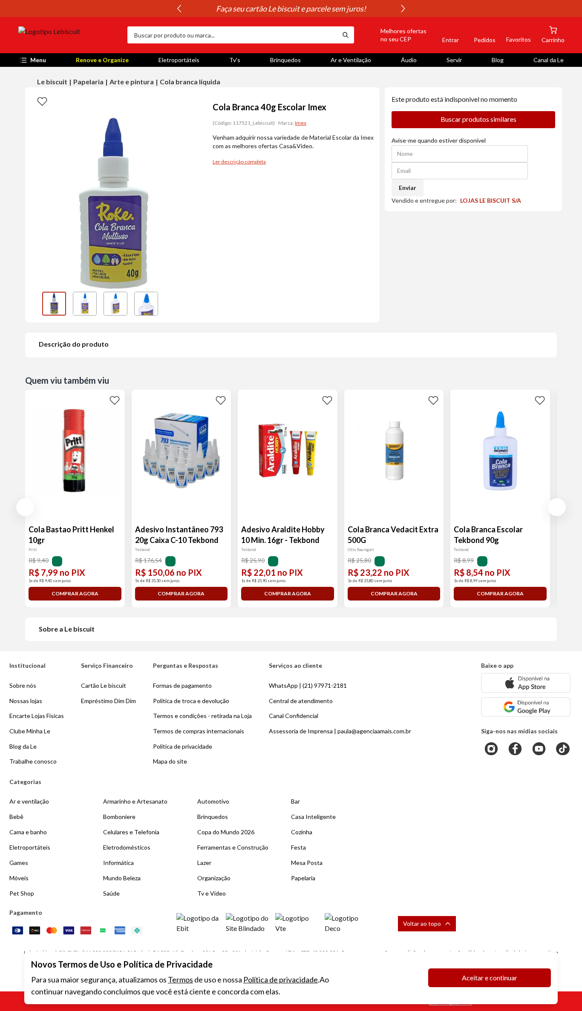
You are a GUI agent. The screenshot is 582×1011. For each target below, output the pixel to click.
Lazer (204, 862)
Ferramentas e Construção (232, 847)
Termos (180, 979)
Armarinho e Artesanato (135, 801)
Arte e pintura (131, 82)
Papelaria (88, 82)
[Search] (345, 34)
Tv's (234, 59)
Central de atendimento (301, 700)
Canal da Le (548, 59)
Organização (213, 878)
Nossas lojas (25, 700)
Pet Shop (21, 893)
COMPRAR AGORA (75, 593)
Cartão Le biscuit (103, 685)
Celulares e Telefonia (131, 832)
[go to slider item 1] (85, 304)
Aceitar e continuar (489, 978)
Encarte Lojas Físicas (36, 715)
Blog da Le (23, 746)
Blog (498, 59)
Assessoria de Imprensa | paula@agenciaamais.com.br (340, 731)
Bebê (16, 816)
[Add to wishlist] (42, 101)
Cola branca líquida (190, 82)
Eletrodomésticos (126, 847)
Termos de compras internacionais (198, 731)
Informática (118, 862)
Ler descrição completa (239, 161)
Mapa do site (170, 761)
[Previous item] (179, 8)
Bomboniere (119, 816)
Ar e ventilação (29, 801)
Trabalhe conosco (33, 761)
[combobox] (232, 34)
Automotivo (213, 801)
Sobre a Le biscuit (67, 629)
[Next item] (403, 8)
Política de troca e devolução (191, 700)
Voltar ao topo (422, 923)
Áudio (409, 59)
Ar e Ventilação (351, 59)
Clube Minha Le (29, 731)
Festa (298, 847)
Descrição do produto (74, 344)
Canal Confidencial (293, 715)
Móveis (19, 878)
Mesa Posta (307, 862)
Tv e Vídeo (211, 893)
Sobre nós (22, 685)
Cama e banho (28, 832)
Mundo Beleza (122, 878)
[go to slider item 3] (146, 304)
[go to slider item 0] (54, 304)
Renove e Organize (102, 59)
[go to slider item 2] (115, 304)
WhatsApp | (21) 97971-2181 (308, 685)
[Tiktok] (563, 748)
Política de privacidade (280, 979)
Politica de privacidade (182, 746)
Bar (295, 801)
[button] (393, 35)
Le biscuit (52, 82)
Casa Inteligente (313, 816)
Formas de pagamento (182, 685)
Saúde (111, 893)
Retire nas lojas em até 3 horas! (225, 8)
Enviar (407, 187)
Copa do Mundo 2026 (225, 832)
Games (18, 862)
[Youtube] (539, 748)
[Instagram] (491, 748)
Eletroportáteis (178, 59)
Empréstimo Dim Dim (108, 700)
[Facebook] (515, 748)
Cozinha (301, 832)
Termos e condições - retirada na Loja (202, 715)
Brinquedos (285, 59)
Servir (454, 59)
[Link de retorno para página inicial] (69, 34)
